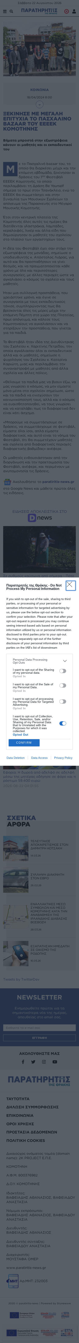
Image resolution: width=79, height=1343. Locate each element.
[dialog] (39, 671)
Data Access (39, 757)
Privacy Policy (63, 757)
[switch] (62, 671)
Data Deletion (16, 757)
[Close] (71, 586)
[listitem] (39, 661)
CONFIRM (24, 742)
